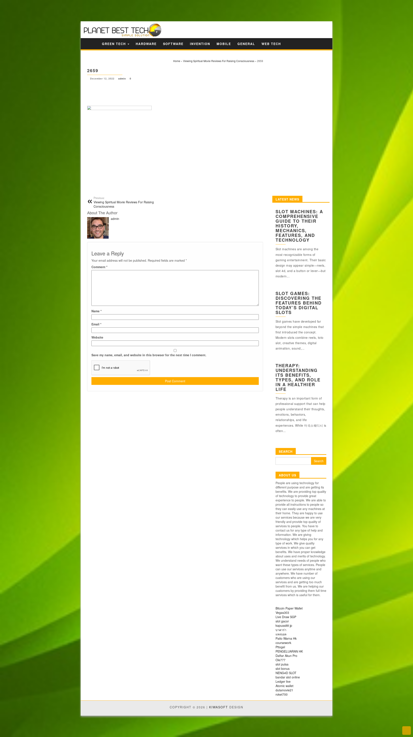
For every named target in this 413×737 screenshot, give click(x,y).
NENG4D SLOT (286, 673)
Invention (200, 44)
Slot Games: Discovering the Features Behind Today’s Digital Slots (299, 302)
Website (97, 337)
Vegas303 (282, 612)
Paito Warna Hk (286, 638)
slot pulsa (282, 664)
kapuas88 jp (284, 625)
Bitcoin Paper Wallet (289, 608)
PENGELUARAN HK (289, 651)
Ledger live (283, 681)
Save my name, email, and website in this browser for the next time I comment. (148, 355)
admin (122, 78)
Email (96, 324)
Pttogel (280, 647)
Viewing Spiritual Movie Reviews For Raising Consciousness (124, 202)
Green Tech (114, 44)
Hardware (146, 44)
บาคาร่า (281, 630)
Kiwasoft (218, 707)
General (246, 44)
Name (96, 311)
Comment (99, 267)
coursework (283, 643)
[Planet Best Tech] (93, 43)
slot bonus (283, 668)
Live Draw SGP (286, 617)
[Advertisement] (75, 10)
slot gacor (282, 621)
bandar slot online (288, 677)
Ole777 (280, 660)
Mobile (224, 44)
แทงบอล (281, 634)
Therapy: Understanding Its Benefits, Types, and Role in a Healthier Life (298, 377)
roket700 (282, 694)
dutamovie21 (284, 690)
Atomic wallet (284, 686)
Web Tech (271, 44)
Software (173, 44)
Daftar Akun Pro (286, 655)
